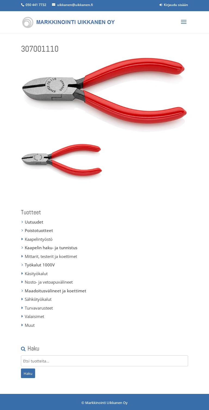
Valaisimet (34, 316)
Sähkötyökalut (38, 299)
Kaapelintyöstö (39, 239)
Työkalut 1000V (40, 265)
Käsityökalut (36, 273)
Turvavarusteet (39, 308)
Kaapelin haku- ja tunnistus (51, 247)
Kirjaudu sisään (175, 4)
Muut (30, 325)
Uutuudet (34, 222)
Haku (28, 373)
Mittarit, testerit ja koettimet (51, 256)
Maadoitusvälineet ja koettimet (55, 290)
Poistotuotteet (39, 230)
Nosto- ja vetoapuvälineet (49, 282)
